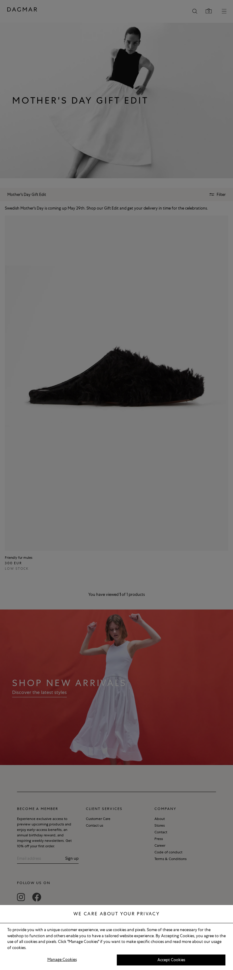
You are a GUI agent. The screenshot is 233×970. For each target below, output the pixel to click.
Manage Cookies (62, 959)
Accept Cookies (171, 959)
